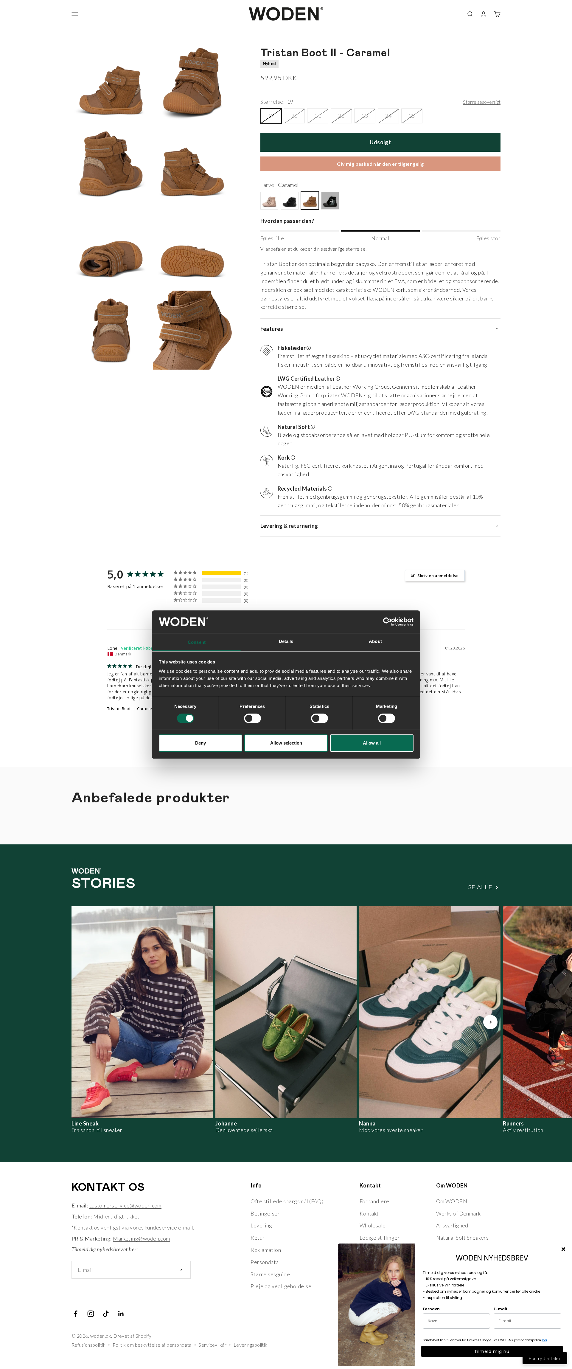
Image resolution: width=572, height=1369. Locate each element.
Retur (258, 1237)
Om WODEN (451, 1201)
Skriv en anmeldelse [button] (437, 575)
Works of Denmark (458, 1213)
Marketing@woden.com (141, 1238)
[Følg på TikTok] (106, 1314)
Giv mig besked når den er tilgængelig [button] (380, 164)
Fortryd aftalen (545, 1358)
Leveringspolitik (251, 1345)
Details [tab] (286, 641)
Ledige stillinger (380, 1237)
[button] (378, 357)
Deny (200, 742)
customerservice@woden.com (125, 1205)
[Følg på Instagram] (91, 1314)
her (544, 1340)
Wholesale (373, 1225)
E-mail (500, 1308)
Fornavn (431, 1308)
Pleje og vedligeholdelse (281, 1286)
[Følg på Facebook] (76, 1314)
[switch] (252, 718)
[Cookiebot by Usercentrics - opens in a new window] (387, 621)
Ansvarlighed (452, 1225)
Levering (261, 1225)
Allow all (372, 742)
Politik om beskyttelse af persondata (152, 1345)
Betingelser (265, 1213)
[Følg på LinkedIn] (121, 1314)
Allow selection (286, 742)
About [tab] (375, 641)
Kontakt (369, 1213)
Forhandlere (374, 1201)
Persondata (265, 1262)
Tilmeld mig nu (491, 1351)
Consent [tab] (197, 642)
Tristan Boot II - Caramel (130, 708)
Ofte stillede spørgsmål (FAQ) (287, 1201)
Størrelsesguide (270, 1274)
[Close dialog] (563, 1249)
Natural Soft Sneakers (462, 1237)
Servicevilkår (212, 1345)
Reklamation (266, 1249)
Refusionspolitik (88, 1345)
